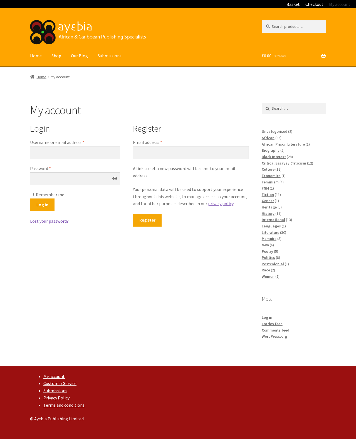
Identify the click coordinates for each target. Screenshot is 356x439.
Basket (293, 4)
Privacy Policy (56, 398)
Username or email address (57, 142)
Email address (147, 142)
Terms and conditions (64, 405)
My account (339, 4)
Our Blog (79, 55)
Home (36, 55)
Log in (42, 204)
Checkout (314, 4)
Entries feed (272, 323)
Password (40, 168)
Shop (56, 55)
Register (147, 220)
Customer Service (59, 383)
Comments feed (275, 330)
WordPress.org (274, 336)
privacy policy (220, 203)
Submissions (110, 55)
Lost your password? (49, 221)
